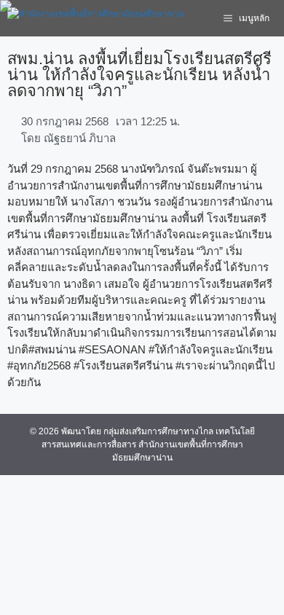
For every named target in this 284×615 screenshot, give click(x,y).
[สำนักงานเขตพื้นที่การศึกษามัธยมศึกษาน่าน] (95, 18)
